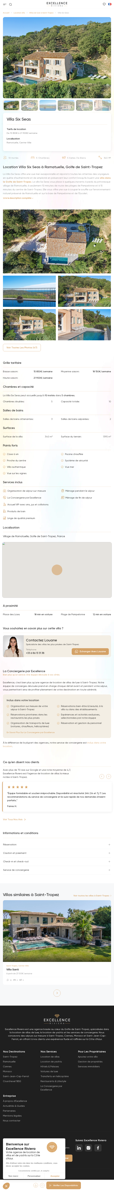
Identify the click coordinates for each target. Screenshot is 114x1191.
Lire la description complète (17, 198)
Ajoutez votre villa (88, 1056)
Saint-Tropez (10, 1056)
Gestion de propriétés (90, 1061)
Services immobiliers (89, 1066)
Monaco (7, 1071)
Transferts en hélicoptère (55, 1076)
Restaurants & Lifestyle (53, 1081)
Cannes (7, 1066)
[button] (8, 57)
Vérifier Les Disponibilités (65, 1185)
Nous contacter (11, 1120)
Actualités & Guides (14, 1105)
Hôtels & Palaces (50, 1066)
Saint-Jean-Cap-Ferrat (16, 1076)
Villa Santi (12, 969)
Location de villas (50, 1056)
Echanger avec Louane (93, 651)
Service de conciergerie (16, 870)
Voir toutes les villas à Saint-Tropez (91, 895)
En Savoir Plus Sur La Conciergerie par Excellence (31, 732)
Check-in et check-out (16, 861)
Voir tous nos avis (13, 819)
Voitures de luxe (49, 1071)
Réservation (9, 844)
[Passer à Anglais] (109, 4)
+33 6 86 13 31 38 (35, 652)
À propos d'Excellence (15, 1101)
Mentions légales (12, 1115)
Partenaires (9, 1110)
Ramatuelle (9, 1061)
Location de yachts (51, 1061)
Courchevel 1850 (12, 1081)
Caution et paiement (14, 853)
